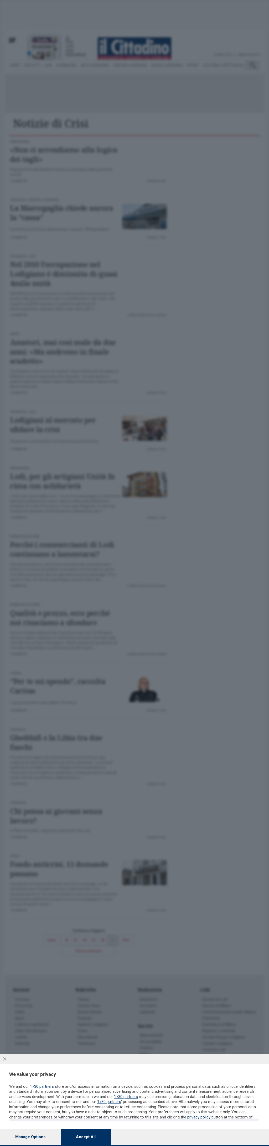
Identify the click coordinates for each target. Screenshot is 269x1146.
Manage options (30, 1136)
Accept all (86, 1136)
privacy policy (198, 1117)
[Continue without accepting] (4, 1059)
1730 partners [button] (42, 1086)
